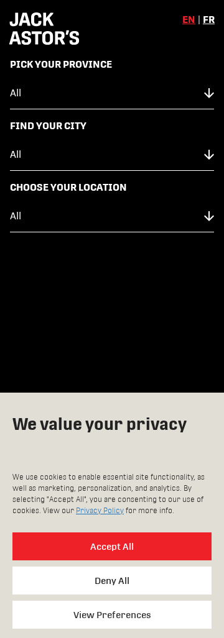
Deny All (112, 580)
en (188, 19)
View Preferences (112, 614)
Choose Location (112, 272)
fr (209, 19)
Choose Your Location (68, 187)
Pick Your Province (61, 64)
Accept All (112, 546)
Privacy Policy (100, 510)
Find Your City (48, 126)
